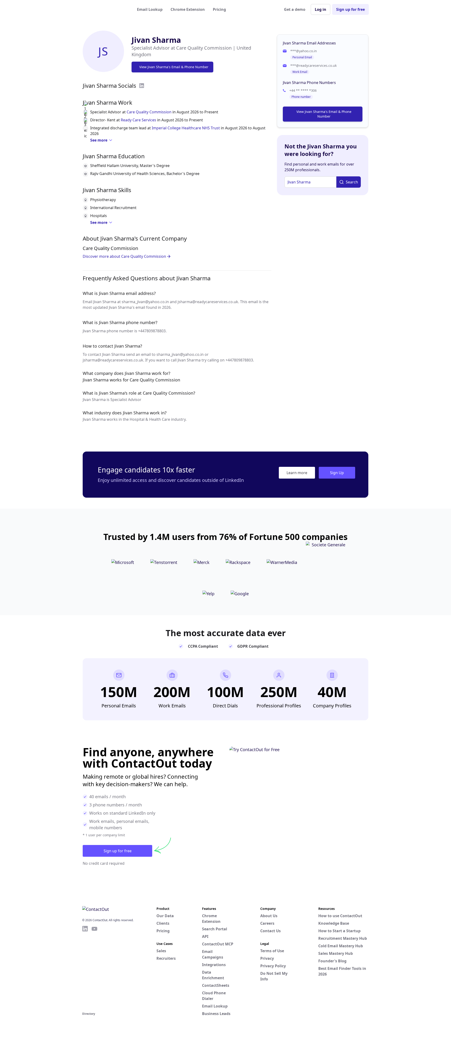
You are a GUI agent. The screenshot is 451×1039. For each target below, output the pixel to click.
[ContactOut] (105, 9)
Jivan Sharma (156, 40)
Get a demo (294, 9)
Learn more (297, 472)
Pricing (219, 9)
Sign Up (337, 472)
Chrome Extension (188, 9)
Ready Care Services (138, 120)
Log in (320, 9)
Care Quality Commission (149, 112)
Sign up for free (350, 9)
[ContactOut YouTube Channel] (94, 968)
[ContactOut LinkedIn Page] (85, 968)
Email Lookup (150, 9)
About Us (268, 915)
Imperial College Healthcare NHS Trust (186, 128)
